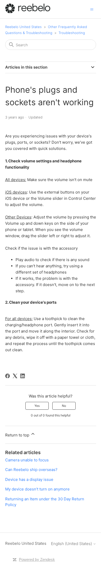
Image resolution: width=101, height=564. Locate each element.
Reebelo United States (23, 27)
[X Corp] (15, 376)
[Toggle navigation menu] (91, 9)
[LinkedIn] (22, 376)
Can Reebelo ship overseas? (31, 469)
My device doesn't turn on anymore (37, 489)
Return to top (17, 435)
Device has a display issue (29, 479)
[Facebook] (7, 376)
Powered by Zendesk (37, 559)
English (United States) (72, 543)
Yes (37, 406)
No (64, 406)
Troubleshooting (72, 33)
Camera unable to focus (27, 459)
